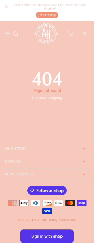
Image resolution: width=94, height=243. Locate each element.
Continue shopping (47, 98)
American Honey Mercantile (53, 220)
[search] (15, 33)
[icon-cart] (70, 33)
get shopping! (47, 15)
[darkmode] (84, 33)
